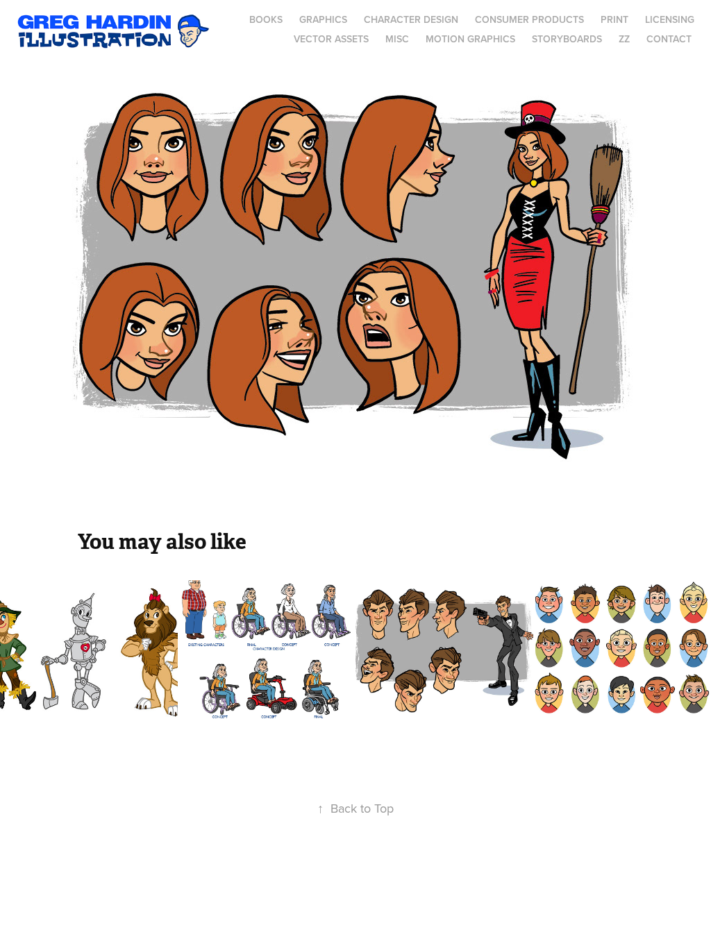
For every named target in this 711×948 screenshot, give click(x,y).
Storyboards (567, 39)
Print (614, 19)
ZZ (624, 39)
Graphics (323, 19)
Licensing (669, 19)
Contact (669, 39)
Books (266, 19)
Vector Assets (331, 39)
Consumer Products (529, 19)
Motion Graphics (470, 39)
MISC (397, 39)
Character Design (411, 19)
